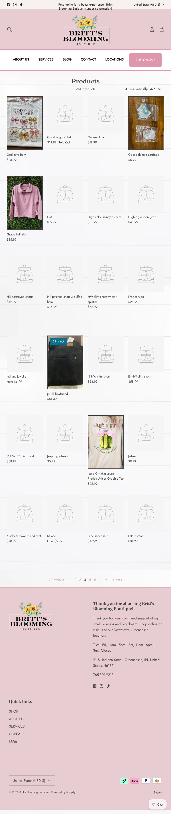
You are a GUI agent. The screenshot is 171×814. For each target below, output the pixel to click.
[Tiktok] (21, 4)
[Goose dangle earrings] (146, 123)
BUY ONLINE (145, 59)
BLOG (67, 59)
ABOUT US (21, 59)
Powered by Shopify (63, 792)
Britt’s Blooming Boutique (34, 792)
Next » (118, 579)
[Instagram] (14, 4)
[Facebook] (8, 4)
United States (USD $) (147, 4)
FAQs (13, 741)
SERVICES (46, 59)
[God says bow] (25, 123)
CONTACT (88, 59)
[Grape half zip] (25, 203)
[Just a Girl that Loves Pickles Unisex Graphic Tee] (106, 442)
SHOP (13, 711)
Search (158, 792)
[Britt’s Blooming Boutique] (86, 29)
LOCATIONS (114, 59)
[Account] (151, 29)
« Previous (56, 579)
